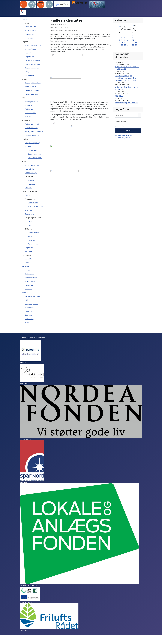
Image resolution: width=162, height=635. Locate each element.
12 (125, 40)
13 (127, 40)
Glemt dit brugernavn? (122, 137)
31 (119, 47)
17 (119, 42)
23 (136, 42)
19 (125, 42)
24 (119, 45)
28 (130, 45)
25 (122, 45)
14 (130, 40)
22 (133, 42)
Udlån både (119, 96)
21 (130, 42)
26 (125, 45)
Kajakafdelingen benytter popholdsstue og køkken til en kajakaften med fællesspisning (125, 78)
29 (133, 45)
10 (119, 40)
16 (135, 40)
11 (122, 40)
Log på (128, 130)
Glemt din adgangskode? (123, 135)
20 (128, 42)
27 (127, 45)
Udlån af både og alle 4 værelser (126, 103)
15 (133, 40)
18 (122, 42)
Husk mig (120, 126)
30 (136, 45)
